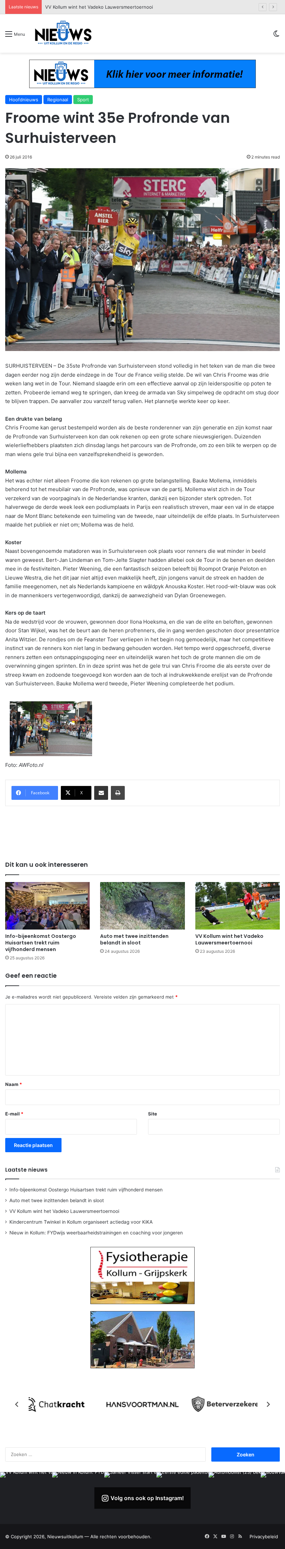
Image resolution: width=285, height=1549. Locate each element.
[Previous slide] (17, 1404)
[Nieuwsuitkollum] (63, 33)
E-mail (14, 1113)
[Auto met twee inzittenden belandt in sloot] (142, 906)
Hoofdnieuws (23, 99)
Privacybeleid (264, 1536)
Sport (83, 99)
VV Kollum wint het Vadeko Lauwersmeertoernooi (229, 939)
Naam (13, 1084)
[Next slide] (268, 1404)
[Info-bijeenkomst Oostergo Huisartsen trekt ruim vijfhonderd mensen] (47, 906)
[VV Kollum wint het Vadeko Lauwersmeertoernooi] (237, 906)
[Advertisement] (142, 832)
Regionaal (57, 99)
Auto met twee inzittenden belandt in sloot (134, 939)
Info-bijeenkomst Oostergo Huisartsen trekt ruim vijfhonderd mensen (40, 943)
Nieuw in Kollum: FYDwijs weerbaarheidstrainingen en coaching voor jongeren (96, 1232)
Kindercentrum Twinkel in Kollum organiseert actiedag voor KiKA (114, 7)
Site (152, 1113)
